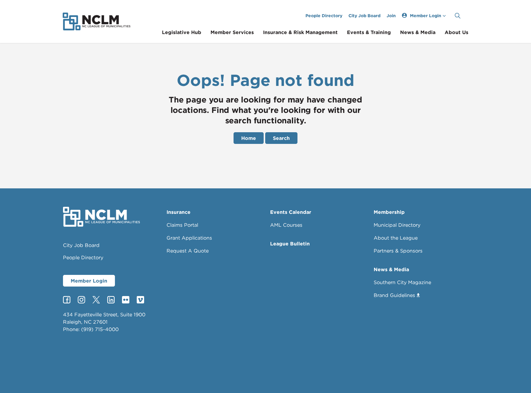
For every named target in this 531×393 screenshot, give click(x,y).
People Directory (323, 15)
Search (281, 138)
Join (391, 15)
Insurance (179, 212)
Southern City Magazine (402, 282)
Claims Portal (182, 225)
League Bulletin (290, 243)
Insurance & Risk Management (300, 32)
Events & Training (369, 32)
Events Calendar (290, 212)
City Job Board (364, 15)
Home (248, 138)
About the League (396, 238)
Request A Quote (188, 250)
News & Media (417, 32)
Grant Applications (189, 238)
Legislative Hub (181, 32)
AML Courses (286, 225)
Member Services (232, 32)
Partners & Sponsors (398, 250)
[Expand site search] (457, 15)
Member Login (89, 280)
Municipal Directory (397, 225)
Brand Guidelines (394, 295)
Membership (389, 212)
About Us (456, 32)
